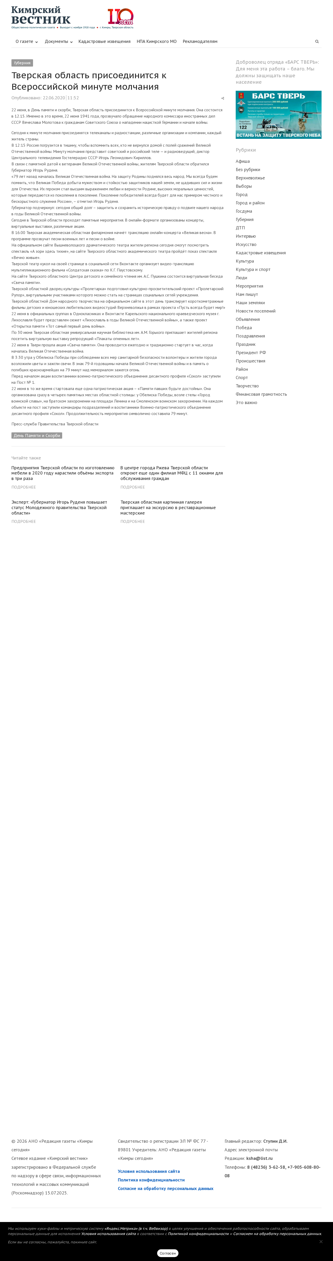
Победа (244, 327)
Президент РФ (251, 352)
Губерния (22, 63)
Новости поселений (256, 311)
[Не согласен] (320, 1241)
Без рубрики (248, 169)
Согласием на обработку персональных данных (277, 1233)
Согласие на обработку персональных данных (165, 1188)
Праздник (245, 344)
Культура (245, 261)
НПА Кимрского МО (157, 41)
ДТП (240, 228)
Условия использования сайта (149, 1171)
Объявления (248, 319)
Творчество (247, 386)
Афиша (243, 161)
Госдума (244, 211)
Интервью (246, 236)
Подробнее (23, 487)
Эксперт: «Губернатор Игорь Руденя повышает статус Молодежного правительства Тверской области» (59, 507)
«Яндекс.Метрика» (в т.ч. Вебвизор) (136, 1228)
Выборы (244, 186)
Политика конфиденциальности (151, 1180)
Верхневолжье (250, 178)
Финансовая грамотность (261, 394)
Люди (241, 278)
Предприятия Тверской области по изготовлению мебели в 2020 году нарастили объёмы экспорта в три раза (62, 473)
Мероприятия (249, 286)
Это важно (246, 402)
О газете (24, 41)
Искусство (246, 244)
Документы (56, 41)
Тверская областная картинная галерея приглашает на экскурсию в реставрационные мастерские (168, 507)
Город (242, 194)
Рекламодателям (200, 41)
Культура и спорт (253, 269)
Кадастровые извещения (105, 41)
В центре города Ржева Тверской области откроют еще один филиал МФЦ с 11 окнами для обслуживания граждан (171, 473)
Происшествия (250, 361)
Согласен (168, 1253)
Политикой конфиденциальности (198, 1233)
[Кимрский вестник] (166, 17)
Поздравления (250, 336)
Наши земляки (250, 303)
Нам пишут (247, 294)
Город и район (250, 203)
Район (242, 369)
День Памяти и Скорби (37, 435)
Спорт (242, 377)
